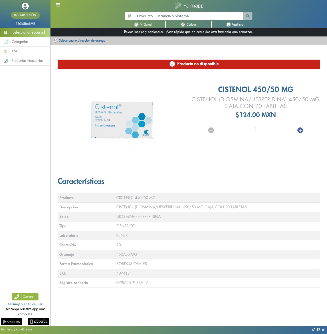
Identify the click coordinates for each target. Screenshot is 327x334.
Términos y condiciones (16, 329)
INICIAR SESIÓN (25, 15)
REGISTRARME (25, 23)
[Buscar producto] (247, 16)
